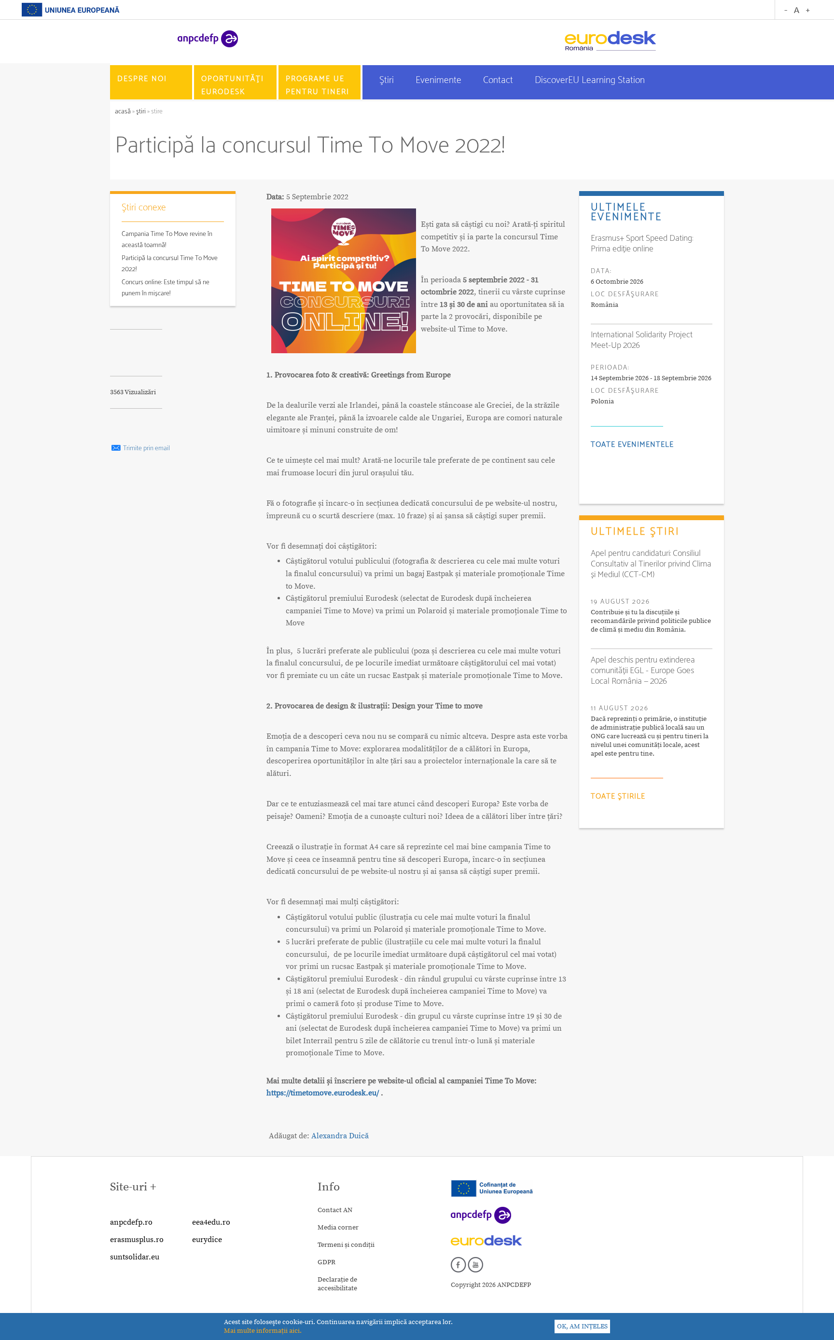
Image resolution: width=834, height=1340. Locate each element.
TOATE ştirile (618, 796)
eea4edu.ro (211, 1222)
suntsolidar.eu (134, 1257)
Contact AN (335, 1210)
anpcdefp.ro (131, 1222)
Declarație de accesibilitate (337, 1284)
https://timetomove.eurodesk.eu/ (322, 1093)
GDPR (326, 1262)
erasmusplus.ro (137, 1239)
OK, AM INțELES (582, 1326)
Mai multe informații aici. (263, 1330)
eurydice (207, 1239)
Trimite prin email (146, 448)
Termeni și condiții (346, 1245)
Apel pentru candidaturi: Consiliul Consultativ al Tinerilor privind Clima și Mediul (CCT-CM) (651, 564)
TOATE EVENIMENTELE (632, 444)
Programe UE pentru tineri (317, 85)
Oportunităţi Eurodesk (232, 85)
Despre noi (142, 78)
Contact (499, 80)
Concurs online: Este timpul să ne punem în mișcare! (165, 288)
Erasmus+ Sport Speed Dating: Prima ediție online (642, 243)
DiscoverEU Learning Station (590, 80)
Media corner (338, 1227)
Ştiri (387, 80)
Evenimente (440, 80)
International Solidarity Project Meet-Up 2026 (642, 340)
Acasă (123, 111)
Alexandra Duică (340, 1136)
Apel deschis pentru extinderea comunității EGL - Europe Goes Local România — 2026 (643, 671)
